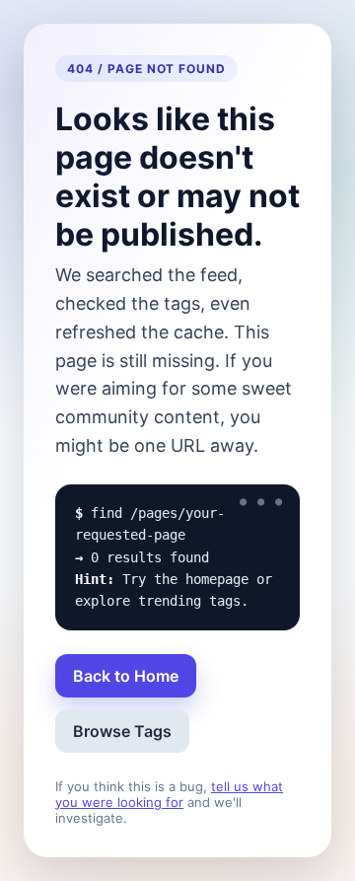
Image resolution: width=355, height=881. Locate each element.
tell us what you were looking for (169, 794)
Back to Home (125, 676)
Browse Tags (122, 731)
